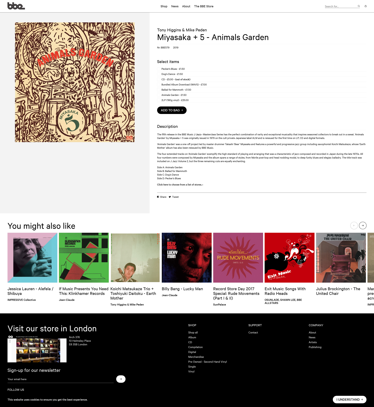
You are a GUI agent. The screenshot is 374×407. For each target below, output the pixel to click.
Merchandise (196, 356)
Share (163, 196)
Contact (253, 332)
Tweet (175, 196)
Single (192, 366)
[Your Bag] (366, 6)
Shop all (193, 332)
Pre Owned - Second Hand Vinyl (207, 361)
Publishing (315, 347)
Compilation (195, 347)
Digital (192, 352)
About (186, 6)
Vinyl (191, 371)
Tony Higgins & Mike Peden (182, 29)
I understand (348, 399)
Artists (313, 342)
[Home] (16, 8)
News (174, 6)
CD (190, 342)
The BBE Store (203, 6)
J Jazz (197, 134)
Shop (164, 6)
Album (192, 337)
